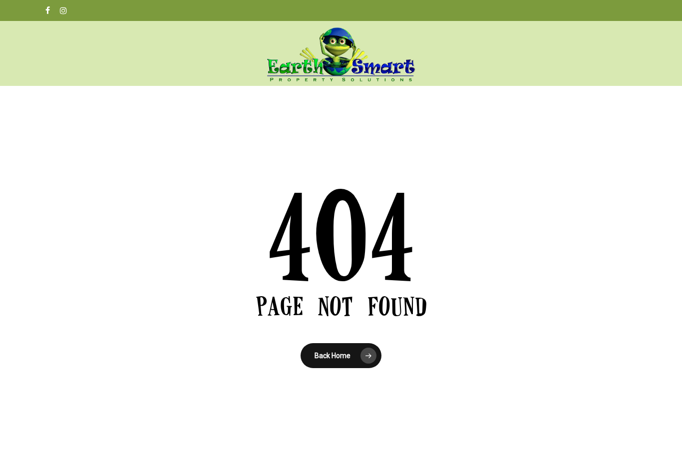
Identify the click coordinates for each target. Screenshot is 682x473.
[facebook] (47, 10)
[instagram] (63, 10)
